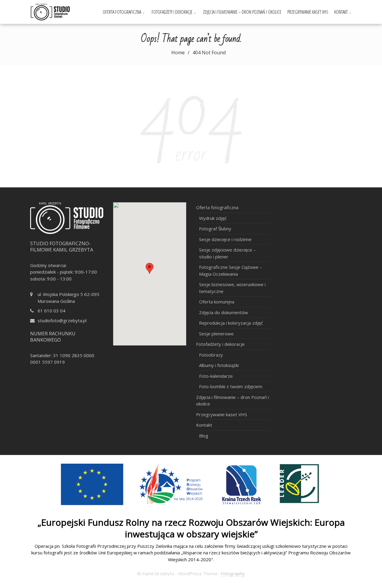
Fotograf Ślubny (215, 229)
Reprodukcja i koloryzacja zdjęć (231, 323)
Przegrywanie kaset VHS (307, 12)
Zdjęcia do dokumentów (223, 312)
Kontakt (341, 12)
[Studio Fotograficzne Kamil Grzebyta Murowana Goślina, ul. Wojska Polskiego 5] (57, 11)
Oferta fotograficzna (122, 12)
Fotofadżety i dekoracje (172, 12)
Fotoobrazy (211, 355)
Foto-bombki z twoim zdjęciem (230, 386)
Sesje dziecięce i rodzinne (225, 239)
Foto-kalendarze (216, 376)
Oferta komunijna (216, 302)
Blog (203, 436)
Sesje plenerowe (216, 334)
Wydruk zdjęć (213, 218)
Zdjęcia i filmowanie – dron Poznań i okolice (242, 12)
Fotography (233, 573)
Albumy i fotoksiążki (219, 365)
